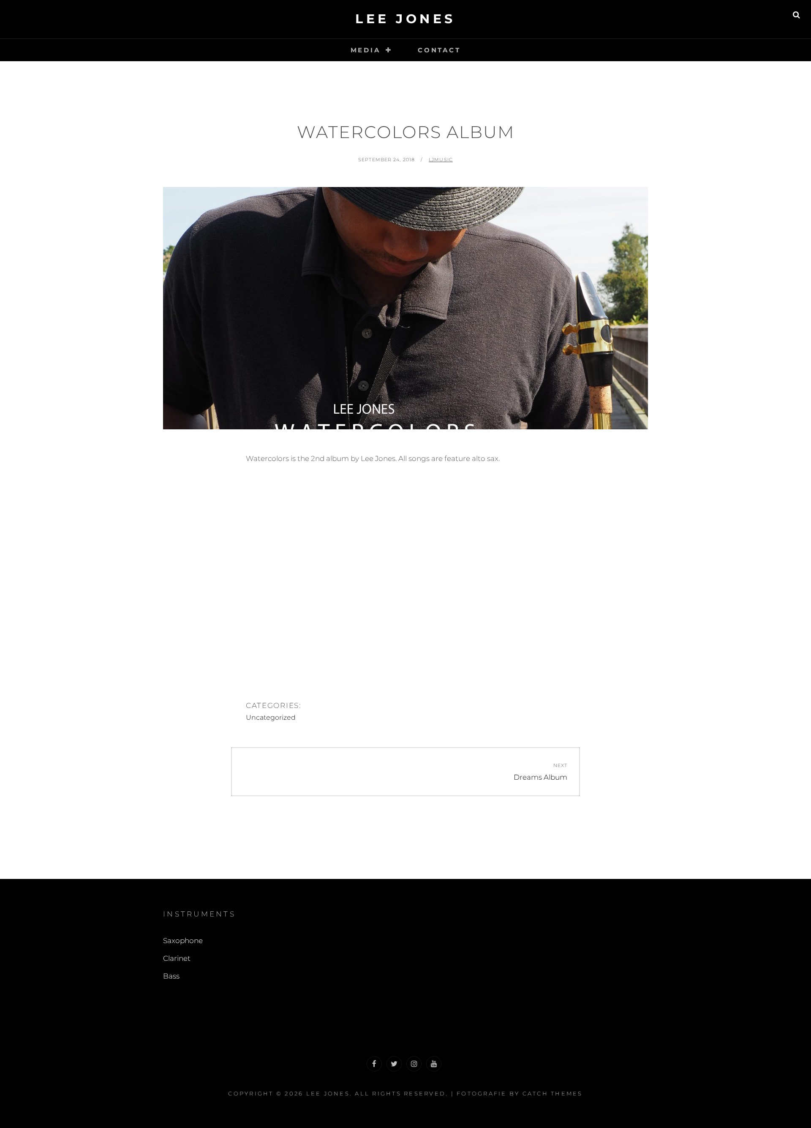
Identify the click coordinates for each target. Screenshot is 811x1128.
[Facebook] (374, 1063)
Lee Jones (405, 19)
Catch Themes (553, 1093)
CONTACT (439, 50)
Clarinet (177, 958)
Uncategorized (271, 717)
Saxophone (183, 940)
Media (366, 50)
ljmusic (441, 160)
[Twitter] (394, 1063)
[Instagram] (414, 1063)
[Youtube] (433, 1063)
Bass (171, 976)
